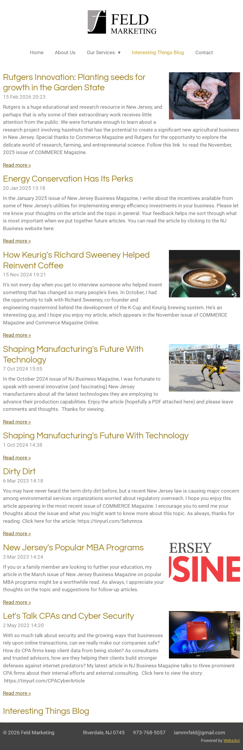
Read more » (17, 165)
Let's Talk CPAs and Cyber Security (68, 616)
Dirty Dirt (19, 471)
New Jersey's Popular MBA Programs (73, 548)
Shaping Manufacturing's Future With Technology (95, 436)
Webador (231, 740)
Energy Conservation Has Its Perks (68, 179)
